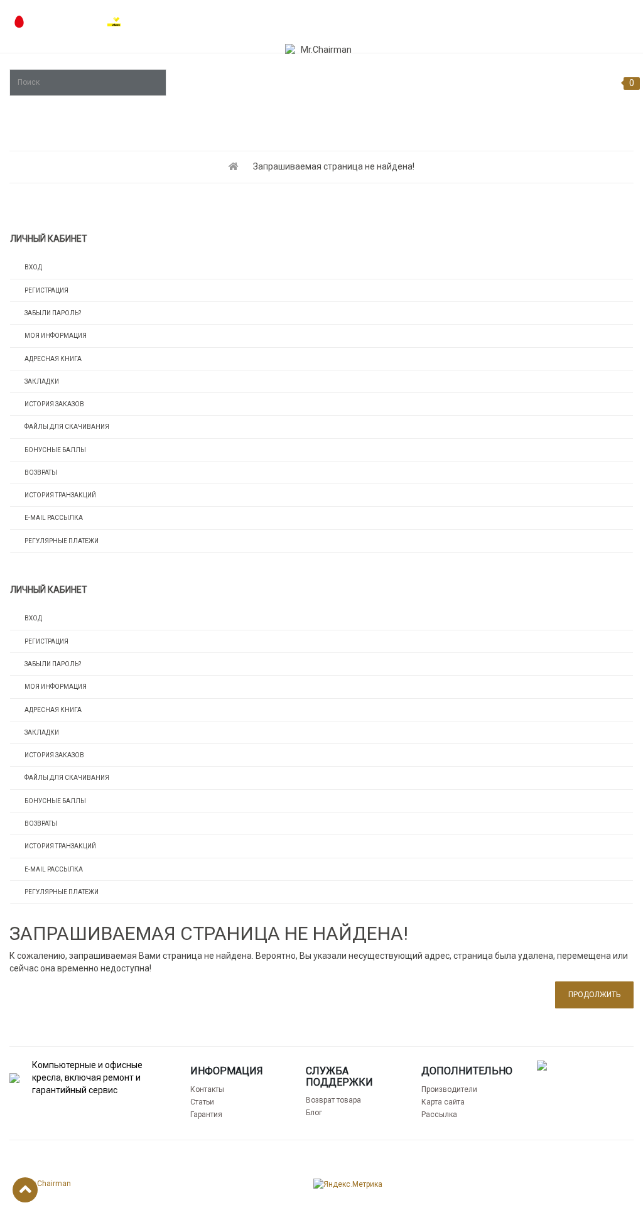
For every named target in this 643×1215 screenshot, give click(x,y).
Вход (33, 267)
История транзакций (60, 495)
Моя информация (55, 335)
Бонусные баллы (55, 449)
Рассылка (439, 1114)
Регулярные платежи (61, 540)
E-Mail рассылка (53, 517)
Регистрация (46, 290)
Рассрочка (462, 19)
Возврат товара (333, 1100)
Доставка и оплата (542, 19)
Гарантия (206, 1114)
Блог (314, 1112)
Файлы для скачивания (66, 426)
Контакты (207, 1089)
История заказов (54, 404)
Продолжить (594, 994)
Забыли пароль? (52, 313)
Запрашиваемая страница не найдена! (333, 166)
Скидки (616, 19)
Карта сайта (443, 1102)
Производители (449, 1089)
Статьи (202, 1102)
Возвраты (40, 472)
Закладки (41, 381)
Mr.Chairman (49, 1183)
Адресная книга (53, 358)
